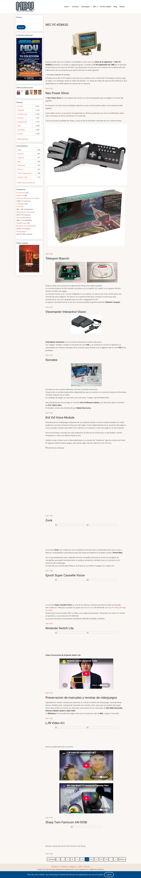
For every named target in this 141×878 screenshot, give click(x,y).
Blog (115, 7)
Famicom (90, 607)
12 (101, 859)
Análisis (19, 195)
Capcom (20, 157)
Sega (19, 150)
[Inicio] (25, 6)
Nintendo (21, 165)
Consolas (20, 206)
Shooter (20, 118)
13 (106, 859)
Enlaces (87, 866)
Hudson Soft (22, 177)
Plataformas (22, 114)
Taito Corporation (24, 173)
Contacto (64, 866)
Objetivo (72, 866)
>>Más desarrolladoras (25, 182)
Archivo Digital (105, 7)
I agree (109, 874)
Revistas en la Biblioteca (26, 226)
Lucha (19, 133)
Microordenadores (23, 217)
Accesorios (20, 193)
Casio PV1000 (112, 607)
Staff (80, 866)
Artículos (75, 7)
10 (92, 859)
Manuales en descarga (25, 212)
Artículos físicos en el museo (28, 198)
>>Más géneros (22, 139)
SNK (19, 161)
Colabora (54, 866)
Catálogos (20, 204)
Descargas (85, 7)
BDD (94, 7)
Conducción (22, 122)
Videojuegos (21, 231)
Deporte (20, 110)
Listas (66, 7)
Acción (20, 106)
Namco (20, 169)
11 (96, 859)
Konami (20, 154)
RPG (19, 126)
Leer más (49, 88)
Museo (122, 7)
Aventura (21, 130)
